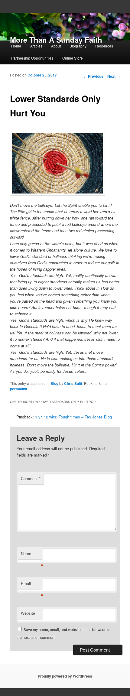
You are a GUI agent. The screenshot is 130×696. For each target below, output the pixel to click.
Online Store (72, 57)
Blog (54, 383)
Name (31, 555)
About (56, 45)
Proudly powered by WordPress (65, 676)
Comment (31, 478)
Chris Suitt (73, 383)
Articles (36, 45)
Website (28, 613)
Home (16, 45)
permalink (18, 389)
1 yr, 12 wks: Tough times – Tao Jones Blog (73, 417)
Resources (104, 45)
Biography (78, 45)
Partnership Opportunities (32, 57)
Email (31, 585)
